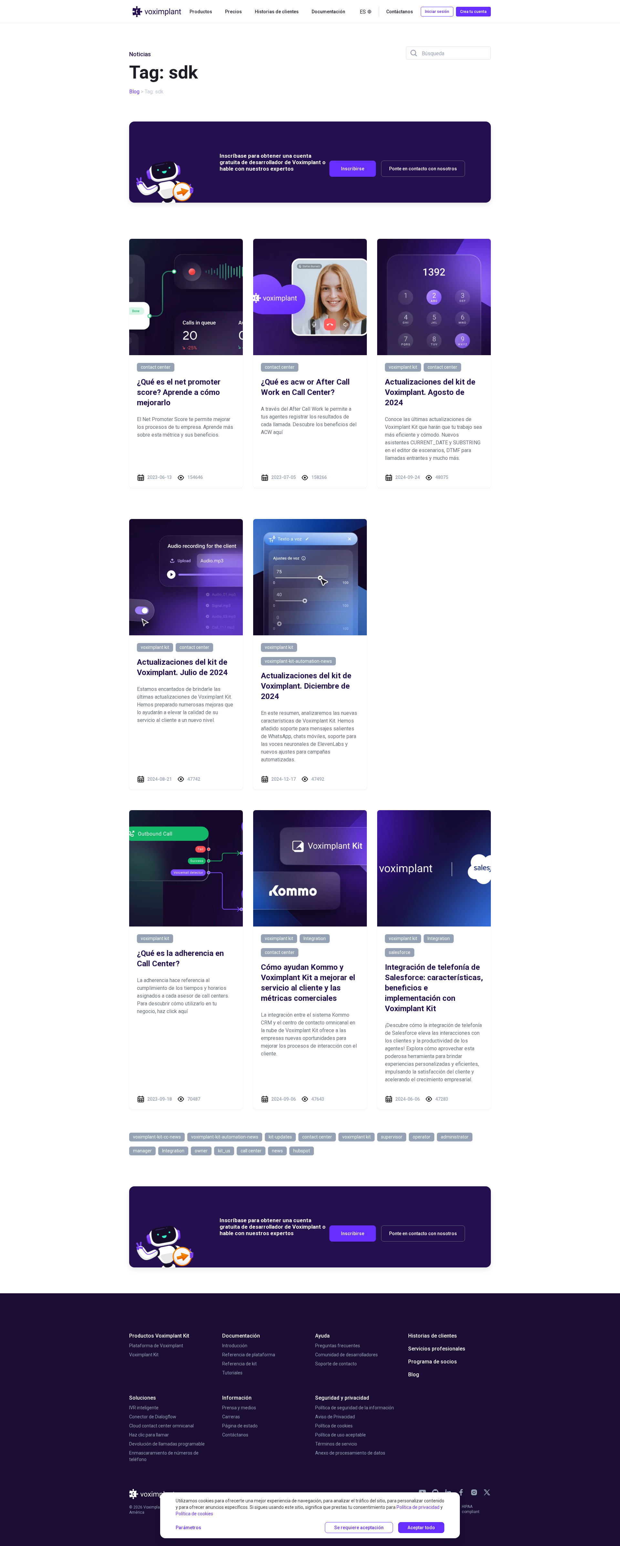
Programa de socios (432, 1362)
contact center (155, 367)
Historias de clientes (277, 11)
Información (237, 1398)
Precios (233, 11)
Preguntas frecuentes (337, 1345)
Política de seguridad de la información (354, 1407)
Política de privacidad (418, 1507)
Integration (315, 938)
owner (201, 1150)
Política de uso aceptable (340, 1434)
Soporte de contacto (336, 1363)
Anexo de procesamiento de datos (350, 1453)
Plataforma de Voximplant (156, 1345)
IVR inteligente (144, 1407)
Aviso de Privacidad (335, 1416)
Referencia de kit (239, 1363)
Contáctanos (235, 1434)
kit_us (224, 1150)
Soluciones (142, 1398)
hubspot (301, 1150)
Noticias (140, 54)
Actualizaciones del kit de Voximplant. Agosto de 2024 (430, 392)
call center (251, 1150)
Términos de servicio (336, 1443)
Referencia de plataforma (248, 1354)
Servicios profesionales (436, 1349)
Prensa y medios (239, 1407)
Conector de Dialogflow (152, 1416)
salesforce (399, 952)
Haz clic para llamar (149, 1434)
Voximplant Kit (144, 1354)
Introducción (234, 1345)
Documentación (241, 1336)
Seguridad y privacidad (342, 1398)
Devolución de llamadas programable (167, 1443)
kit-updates (280, 1136)
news (277, 1150)
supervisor (391, 1136)
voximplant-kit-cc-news (157, 1136)
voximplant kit (403, 367)
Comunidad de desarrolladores (346, 1354)
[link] (461, 1492)
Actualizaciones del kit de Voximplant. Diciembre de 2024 (306, 686)
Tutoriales (232, 1372)
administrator (455, 1136)
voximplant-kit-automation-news (298, 661)
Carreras (231, 1416)
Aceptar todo (421, 1527)
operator (421, 1136)
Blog (134, 92)
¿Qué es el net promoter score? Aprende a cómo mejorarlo (179, 392)
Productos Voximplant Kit (159, 1336)
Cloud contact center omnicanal (161, 1425)
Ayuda (322, 1336)
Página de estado (240, 1425)
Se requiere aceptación (359, 1527)
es (363, 12)
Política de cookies (334, 1425)
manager (142, 1150)
